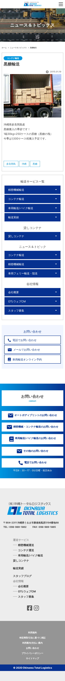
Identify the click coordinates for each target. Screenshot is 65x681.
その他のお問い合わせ (35, 450)
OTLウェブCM (17, 301)
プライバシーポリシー (32, 653)
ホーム (4, 48)
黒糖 (35, 163)
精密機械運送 (26, 545)
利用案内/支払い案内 (32, 642)
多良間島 (11, 163)
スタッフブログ (22, 576)
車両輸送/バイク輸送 (20, 208)
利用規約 (32, 632)
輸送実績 (13, 217)
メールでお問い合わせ (26, 349)
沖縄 (24, 163)
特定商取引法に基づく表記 (33, 637)
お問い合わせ (32, 648)
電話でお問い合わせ (24, 340)
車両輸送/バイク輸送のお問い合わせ (35, 438)
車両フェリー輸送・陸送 (23, 273)
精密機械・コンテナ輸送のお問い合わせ (35, 426)
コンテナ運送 (26, 550)
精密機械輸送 (16, 189)
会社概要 (13, 292)
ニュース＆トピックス (18, 48)
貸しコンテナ (16, 236)
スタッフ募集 (16, 310)
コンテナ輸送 (16, 199)
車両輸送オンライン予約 (27, 359)
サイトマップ (32, 658)
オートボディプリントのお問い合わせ (35, 415)
